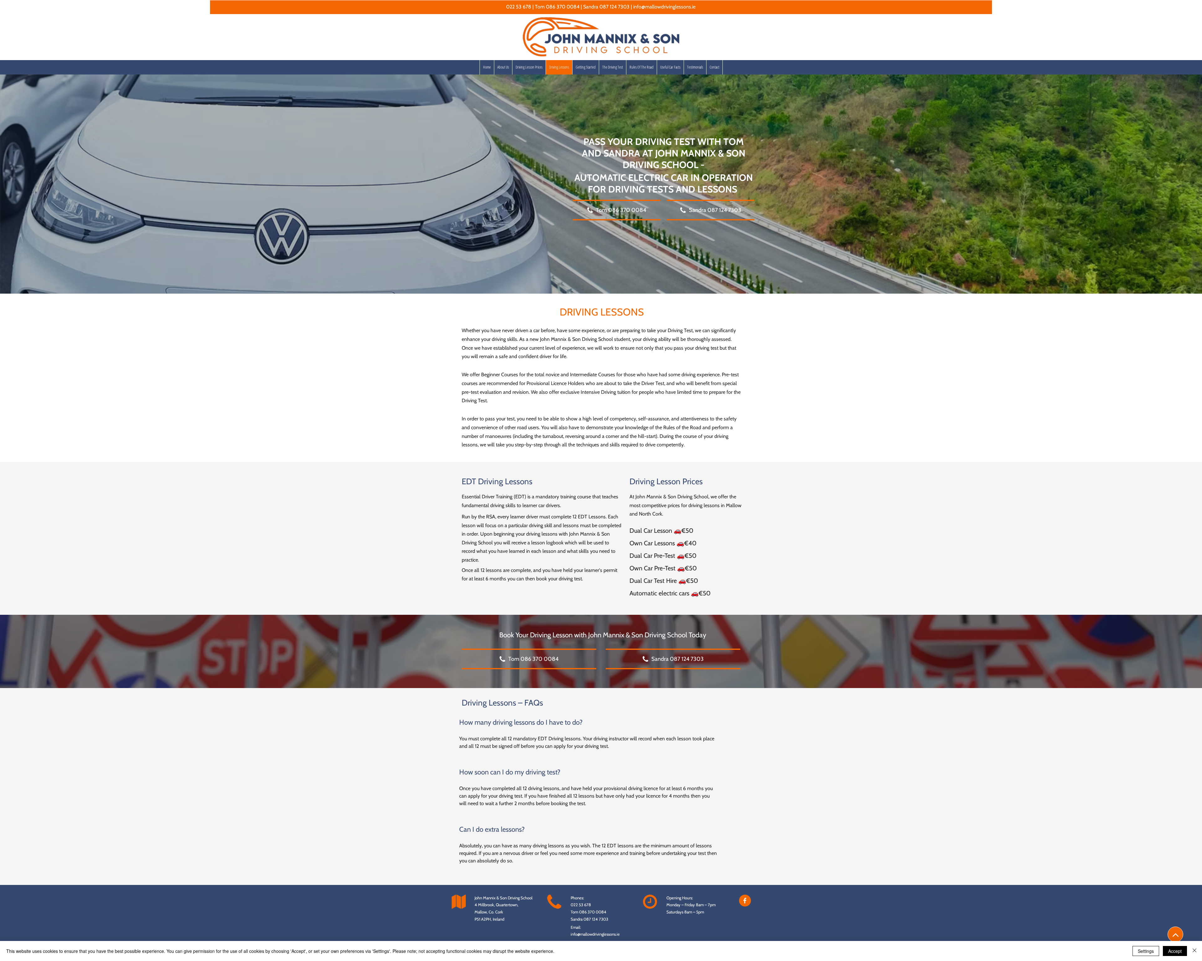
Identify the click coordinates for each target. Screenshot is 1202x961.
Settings (1146, 951)
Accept (1175, 951)
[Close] (1194, 951)
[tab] (588, 796)
